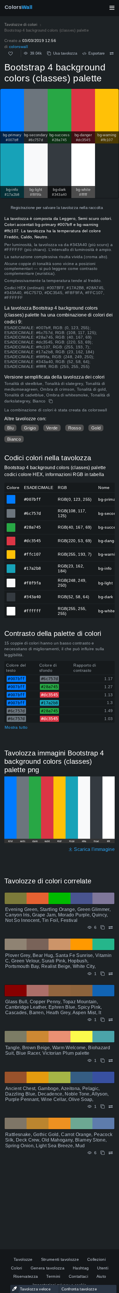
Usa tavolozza (64, 53)
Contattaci (78, 1276)
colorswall (18, 46)
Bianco (14, 439)
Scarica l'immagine (94, 849)
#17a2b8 (11, 566)
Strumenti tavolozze (60, 1259)
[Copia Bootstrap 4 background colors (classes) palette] (51, 401)
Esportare (95, 53)
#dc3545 (11, 538)
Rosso (74, 427)
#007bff (11, 496)
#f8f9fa (11, 580)
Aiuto (101, 1276)
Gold (96, 427)
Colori (16, 1268)
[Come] (10, 53)
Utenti (102, 1268)
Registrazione (23, 208)
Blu (10, 427)
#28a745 (11, 524)
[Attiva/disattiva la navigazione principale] (111, 7)
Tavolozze (23, 1259)
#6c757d (11, 510)
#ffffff (11, 608)
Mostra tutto (16, 727)
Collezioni (96, 1259)
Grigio (30, 427)
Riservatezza (25, 1276)
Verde (52, 427)
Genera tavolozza (47, 1268)
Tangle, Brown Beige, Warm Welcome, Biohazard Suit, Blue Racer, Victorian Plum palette (57, 1050)
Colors (18, 7)
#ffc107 (11, 551)
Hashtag (81, 1268)
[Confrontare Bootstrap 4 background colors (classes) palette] (111, 53)
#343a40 (11, 594)
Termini (53, 1276)
